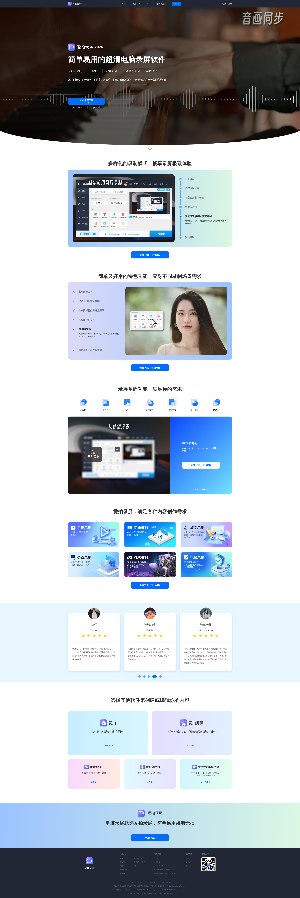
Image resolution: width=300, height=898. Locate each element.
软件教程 (161, 4)
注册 (224, 4)
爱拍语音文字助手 (139, 862)
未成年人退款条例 (165, 882)
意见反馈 (188, 866)
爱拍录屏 (123, 866)
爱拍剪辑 (123, 862)
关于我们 (157, 858)
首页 (123, 4)
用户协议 (131, 882)
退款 (187, 869)
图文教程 (188, 858)
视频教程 (188, 862)
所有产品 (136, 866)
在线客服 (157, 862)
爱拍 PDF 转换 (124, 869)
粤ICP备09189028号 (166, 893)
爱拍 (121, 858)
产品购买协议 (152, 882)
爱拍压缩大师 (138, 858)
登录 (230, 4)
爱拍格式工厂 (124, 873)
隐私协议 (141, 882)
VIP (148, 4)
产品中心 (136, 4)
